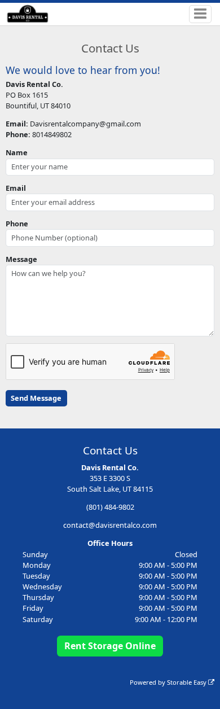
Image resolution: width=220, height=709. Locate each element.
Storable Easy (187, 682)
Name (17, 152)
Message (21, 259)
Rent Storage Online (110, 646)
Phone (17, 223)
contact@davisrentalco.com (110, 525)
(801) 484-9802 (110, 507)
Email (16, 188)
